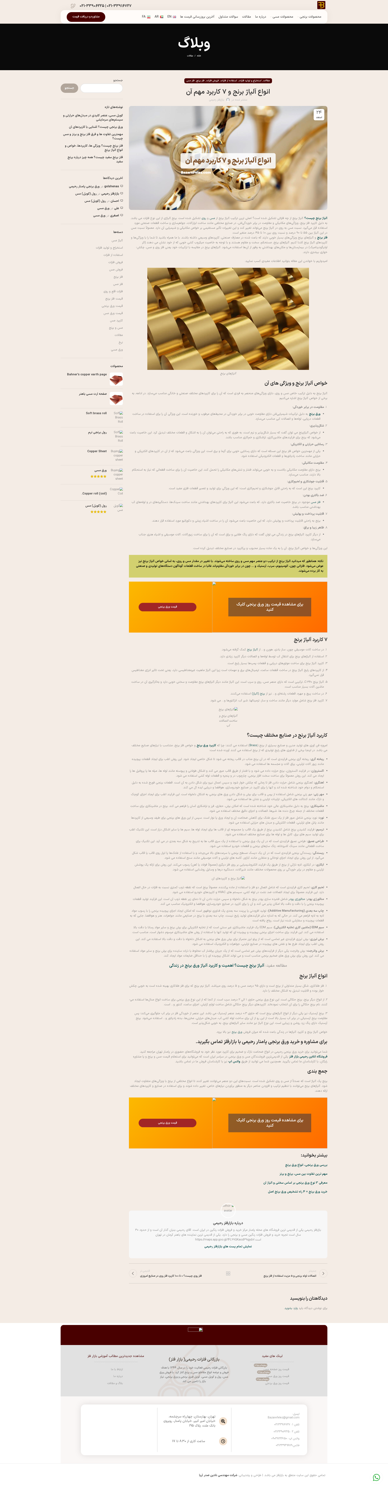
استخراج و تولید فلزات (250, 81)
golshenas (111, 186)
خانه (199, 56)
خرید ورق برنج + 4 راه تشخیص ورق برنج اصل (297, 1192)
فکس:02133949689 (287, 1445)
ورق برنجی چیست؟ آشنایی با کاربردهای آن (96, 127)
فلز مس (190, 81)
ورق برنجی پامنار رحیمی (84, 186)
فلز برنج (200, 81)
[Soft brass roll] (116, 417)
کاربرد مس (116, 320)
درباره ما (118, 1376)
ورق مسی (103, 208)
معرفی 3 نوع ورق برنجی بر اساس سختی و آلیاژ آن (295, 1183)
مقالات (190, 56)
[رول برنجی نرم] (116, 436)
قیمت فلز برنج (114, 298)
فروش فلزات (212, 81)
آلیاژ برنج (252, 649)
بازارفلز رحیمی (110, 194)
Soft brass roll (96, 413)
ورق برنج (315, 414)
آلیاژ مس (117, 240)
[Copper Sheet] (116, 455)
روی (203, 218)
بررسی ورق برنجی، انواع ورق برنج (306, 1165)
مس (212, 218)
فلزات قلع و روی (113, 291)
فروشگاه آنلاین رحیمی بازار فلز (308, 1056)
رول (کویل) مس (86, 194)
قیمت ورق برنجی (112, 306)
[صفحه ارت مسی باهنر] (116, 398)
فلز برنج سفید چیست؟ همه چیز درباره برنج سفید (95, 159)
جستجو (118, 80)
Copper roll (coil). (94, 493)
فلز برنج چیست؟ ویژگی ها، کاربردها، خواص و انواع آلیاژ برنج (94, 148)
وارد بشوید (291, 1308)
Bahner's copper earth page (87, 375)
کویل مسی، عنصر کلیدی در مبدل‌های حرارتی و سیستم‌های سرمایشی (93, 117)
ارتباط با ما (117, 1369)
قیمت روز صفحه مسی (272, 1369)
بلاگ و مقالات (115, 1383)
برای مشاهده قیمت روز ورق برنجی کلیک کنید (269, 607)
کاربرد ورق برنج (206, 745)
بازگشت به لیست (228, 1273)
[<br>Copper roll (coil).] (116, 492)
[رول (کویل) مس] (116, 509)
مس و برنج (116, 328)
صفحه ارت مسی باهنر (93, 394)
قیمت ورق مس (113, 313)
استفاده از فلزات (228, 81)
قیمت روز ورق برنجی (273, 1382)
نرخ (121, 342)
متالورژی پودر (297, 899)
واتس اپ (234, 1061)
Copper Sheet (97, 451)
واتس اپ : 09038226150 (285, 1438)
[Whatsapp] (376, 1477)
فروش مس (116, 269)
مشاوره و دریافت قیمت (86, 17)
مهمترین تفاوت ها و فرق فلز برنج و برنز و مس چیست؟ (93, 136)
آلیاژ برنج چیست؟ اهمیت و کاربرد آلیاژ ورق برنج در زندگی (216, 966)
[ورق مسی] (116, 474)
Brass (253, 745)
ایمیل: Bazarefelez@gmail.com (283, 1416)
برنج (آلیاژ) (258, 693)
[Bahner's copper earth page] (116, 379)
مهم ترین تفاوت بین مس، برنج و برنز (303, 1174)
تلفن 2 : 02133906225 (286, 1432)
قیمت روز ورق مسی (273, 1375)
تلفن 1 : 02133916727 (286, 1424)
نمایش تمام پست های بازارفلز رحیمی (228, 1246)
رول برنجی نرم (97, 432)
